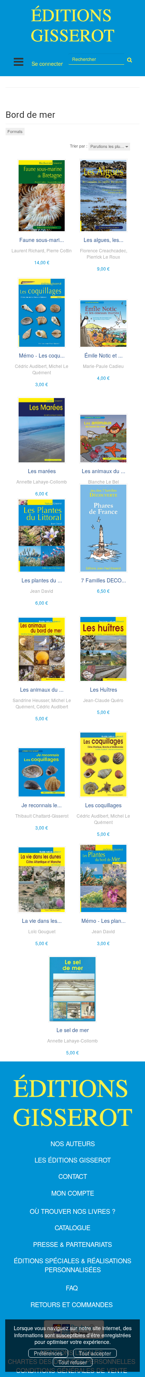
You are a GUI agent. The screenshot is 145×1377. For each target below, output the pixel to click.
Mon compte (72, 1192)
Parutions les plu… (107, 146)
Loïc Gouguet (41, 931)
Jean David (41, 591)
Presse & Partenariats (72, 1244)
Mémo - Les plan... (103, 920)
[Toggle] (19, 61)
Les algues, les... (103, 239)
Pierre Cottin (59, 250)
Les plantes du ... (42, 580)
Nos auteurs (73, 1143)
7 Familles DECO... (103, 580)
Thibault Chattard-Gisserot (41, 815)
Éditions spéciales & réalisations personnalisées (72, 1265)
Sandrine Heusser (31, 700)
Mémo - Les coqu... (42, 355)
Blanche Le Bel (103, 481)
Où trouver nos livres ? (72, 1211)
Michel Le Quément (50, 369)
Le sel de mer (73, 1030)
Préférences (48, 1353)
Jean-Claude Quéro (103, 700)
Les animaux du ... (103, 471)
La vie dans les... (42, 920)
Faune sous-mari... (41, 239)
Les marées (42, 471)
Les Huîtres (103, 689)
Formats (15, 131)
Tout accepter (95, 1353)
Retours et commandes (71, 1304)
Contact (72, 1176)
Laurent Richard (28, 250)
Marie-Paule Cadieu (103, 366)
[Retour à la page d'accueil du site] (72, 23)
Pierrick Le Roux (103, 256)
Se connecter (47, 63)
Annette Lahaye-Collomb (41, 481)
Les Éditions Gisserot (73, 1159)
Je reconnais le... (42, 805)
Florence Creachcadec (103, 250)
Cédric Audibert (30, 366)
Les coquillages (103, 805)
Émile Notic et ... (103, 355)
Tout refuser (72, 1362)
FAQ (72, 1287)
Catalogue (72, 1227)
